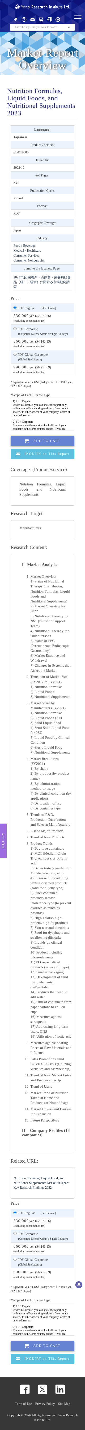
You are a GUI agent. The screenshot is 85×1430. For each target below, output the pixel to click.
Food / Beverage (24, 245)
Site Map (64, 1404)
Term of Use (23, 1404)
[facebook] (24, 1389)
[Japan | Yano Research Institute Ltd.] (57, 19)
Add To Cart (46, 441)
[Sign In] (49, 19)
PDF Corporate (42, 331)
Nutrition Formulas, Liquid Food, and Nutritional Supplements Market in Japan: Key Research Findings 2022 (41, 1182)
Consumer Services (26, 255)
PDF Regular (36, 308)
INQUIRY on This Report (47, 454)
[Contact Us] (32, 19)
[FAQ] (24, 19)
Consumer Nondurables (29, 260)
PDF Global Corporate (32, 357)
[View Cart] (41, 19)
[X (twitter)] (42, 1389)
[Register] (15, 19)
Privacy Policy (45, 1404)
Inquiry (3, 840)
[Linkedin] (60, 1389)
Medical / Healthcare (27, 250)
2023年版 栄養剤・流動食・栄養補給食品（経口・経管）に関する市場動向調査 (42, 282)
